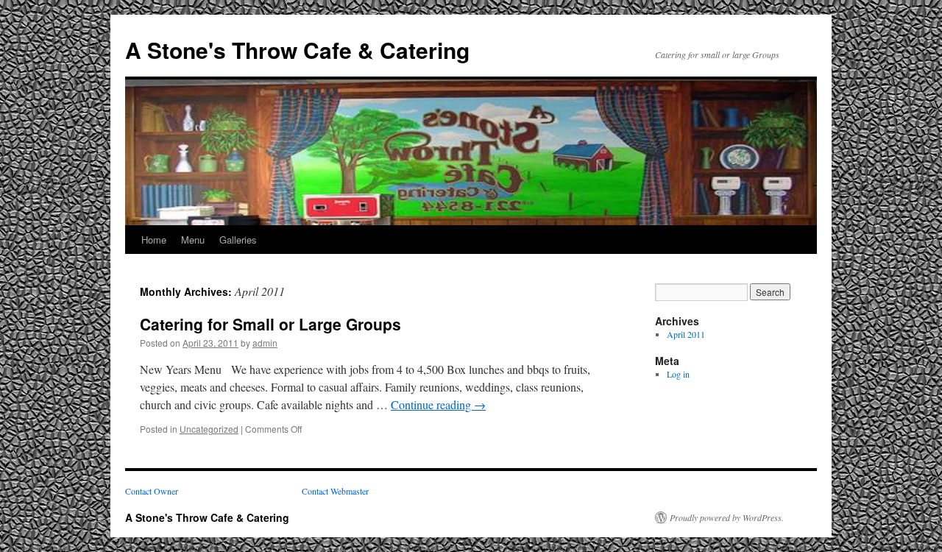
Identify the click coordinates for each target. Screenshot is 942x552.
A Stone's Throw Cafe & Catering (297, 50)
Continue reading (438, 404)
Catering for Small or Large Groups (270, 324)
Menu (193, 240)
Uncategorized (209, 428)
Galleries (238, 240)
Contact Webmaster (335, 491)
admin (264, 342)
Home (153, 240)
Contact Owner (151, 491)
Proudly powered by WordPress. (727, 517)
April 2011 (686, 334)
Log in (678, 374)
